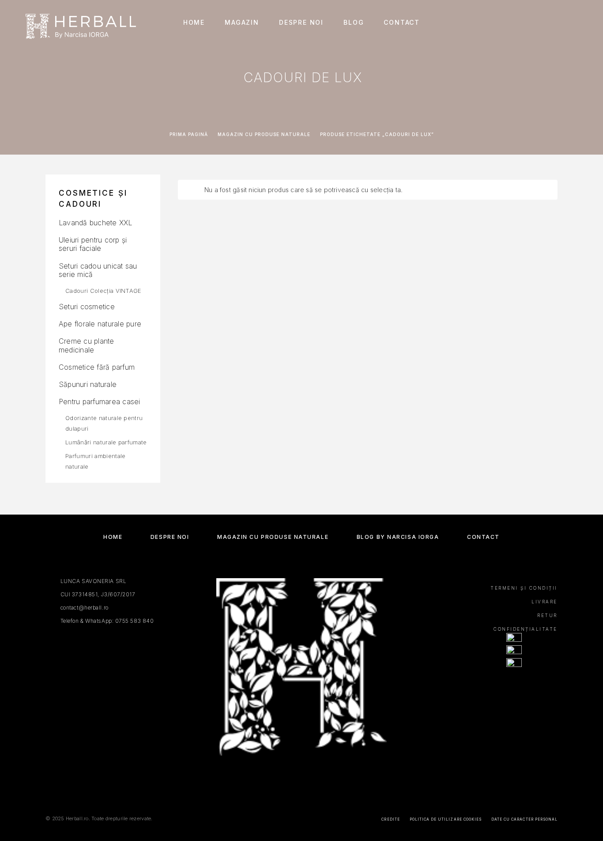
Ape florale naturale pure (100, 323)
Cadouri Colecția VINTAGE (103, 290)
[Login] (538, 23)
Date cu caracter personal (524, 819)
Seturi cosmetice (87, 306)
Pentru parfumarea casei (99, 401)
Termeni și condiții (524, 588)
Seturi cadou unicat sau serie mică (98, 270)
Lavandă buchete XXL (95, 222)
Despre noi (301, 22)
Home (194, 22)
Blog (353, 22)
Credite (390, 819)
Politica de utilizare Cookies (446, 819)
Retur (547, 615)
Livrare (544, 601)
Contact (402, 22)
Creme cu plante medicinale (86, 345)
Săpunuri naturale (88, 384)
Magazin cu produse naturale (264, 134)
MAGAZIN (242, 22)
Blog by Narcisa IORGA (398, 537)
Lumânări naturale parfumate (106, 442)
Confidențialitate (526, 629)
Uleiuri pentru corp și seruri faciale (93, 244)
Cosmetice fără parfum (97, 367)
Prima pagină (189, 134)
